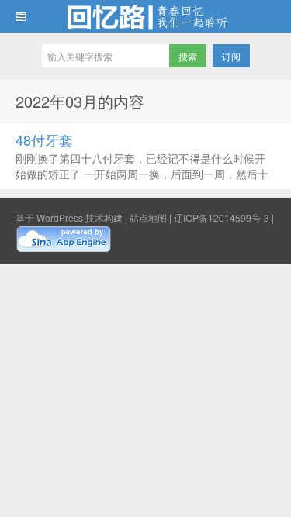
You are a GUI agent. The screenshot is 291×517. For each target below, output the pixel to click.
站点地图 (148, 217)
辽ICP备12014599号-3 (221, 217)
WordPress (59, 217)
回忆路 (145, 16)
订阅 (231, 56)
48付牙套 (44, 139)
